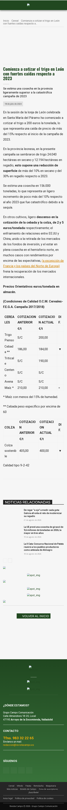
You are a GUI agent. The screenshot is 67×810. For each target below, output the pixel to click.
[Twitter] (29, 770)
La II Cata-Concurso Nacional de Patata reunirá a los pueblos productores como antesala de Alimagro (44, 547)
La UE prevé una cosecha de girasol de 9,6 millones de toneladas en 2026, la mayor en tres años (43, 530)
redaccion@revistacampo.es (18, 744)
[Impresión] (52, 487)
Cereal (15, 20)
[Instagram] (14, 770)
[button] (7, 5)
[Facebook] (16, 487)
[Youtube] (21, 770)
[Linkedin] (37, 487)
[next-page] (10, 560)
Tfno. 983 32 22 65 (18, 738)
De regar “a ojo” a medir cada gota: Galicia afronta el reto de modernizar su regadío (43, 513)
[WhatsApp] (30, 487)
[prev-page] (5, 560)
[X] (23, 487)
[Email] (45, 487)
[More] (59, 487)
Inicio (6, 20)
